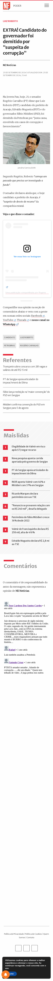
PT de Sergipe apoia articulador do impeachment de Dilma (20, 381)
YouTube (8, 320)
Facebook (36, 315)
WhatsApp (9, 324)
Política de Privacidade (14, 934)
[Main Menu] (46, 6)
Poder (17, 5)
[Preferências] (5, 974)
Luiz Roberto (26, 337)
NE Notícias (9, 65)
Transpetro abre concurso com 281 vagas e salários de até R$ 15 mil (25, 368)
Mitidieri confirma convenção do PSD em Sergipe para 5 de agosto (24, 406)
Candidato (9, 337)
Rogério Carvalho (29, 345)
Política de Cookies (33, 934)
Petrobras (9, 345)
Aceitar (11, 974)
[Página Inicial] (5, 5)
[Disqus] (26, 637)
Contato (30, 937)
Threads (21, 320)
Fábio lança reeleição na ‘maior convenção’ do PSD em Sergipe (26, 394)
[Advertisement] (26, 800)
